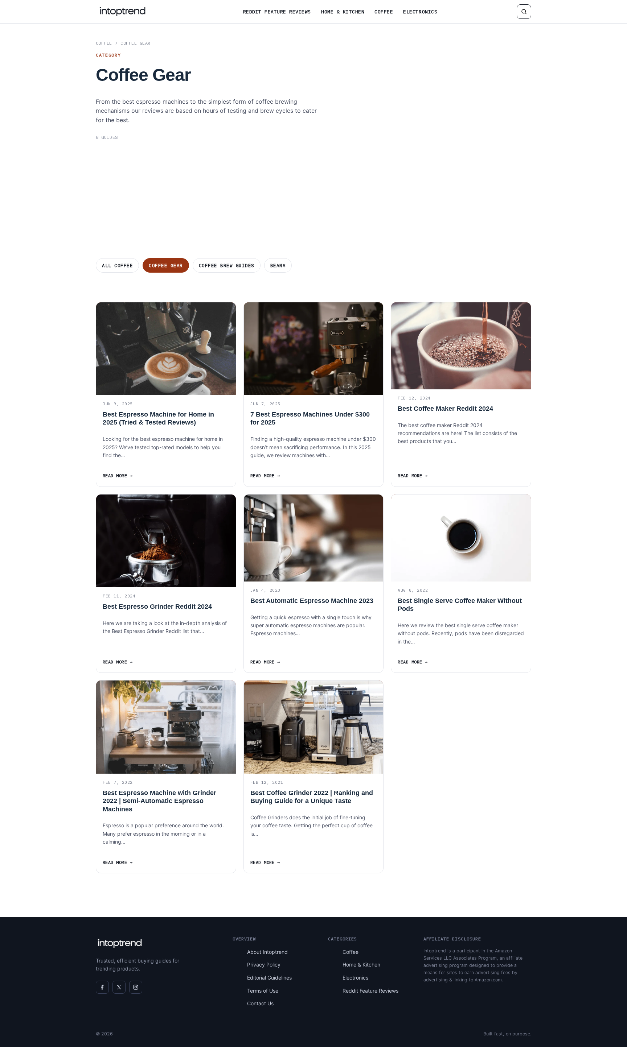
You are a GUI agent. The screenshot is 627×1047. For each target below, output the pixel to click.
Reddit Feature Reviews (277, 12)
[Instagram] (135, 987)
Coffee (383, 12)
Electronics (420, 12)
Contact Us (260, 1003)
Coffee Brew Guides (226, 265)
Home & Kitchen (342, 12)
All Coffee (117, 265)
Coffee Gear (166, 265)
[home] (122, 12)
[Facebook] (102, 987)
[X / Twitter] (119, 987)
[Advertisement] (313, 199)
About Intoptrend (267, 952)
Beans (278, 265)
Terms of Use (262, 991)
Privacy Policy (263, 964)
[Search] (524, 11)
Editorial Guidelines (269, 977)
